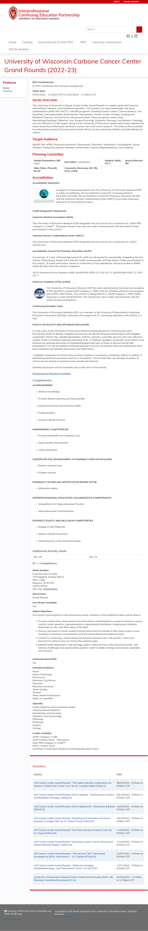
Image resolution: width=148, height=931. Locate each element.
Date (119, 774)
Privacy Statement (64, 917)
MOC (83, 42)
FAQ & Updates (19, 49)
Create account (131, 2)
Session (38, 774)
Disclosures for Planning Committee (52, 374)
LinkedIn (135, 36)
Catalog (27, 42)
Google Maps (50, 589)
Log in (117, 2)
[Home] (53, 14)
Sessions (7, 91)
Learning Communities (106, 42)
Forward (139, 36)
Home (12, 42)
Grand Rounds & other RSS (55, 42)
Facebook (128, 36)
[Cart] (141, 3)
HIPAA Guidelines (12, 920)
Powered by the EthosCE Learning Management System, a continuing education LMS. (133, 926)
